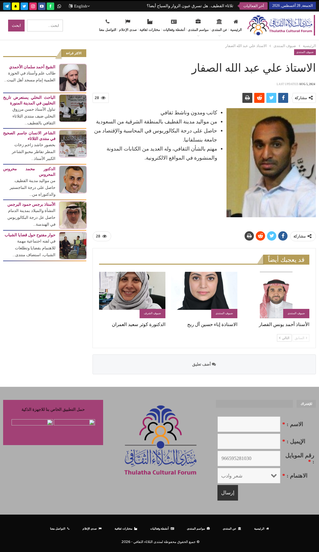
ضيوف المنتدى (305, 52)
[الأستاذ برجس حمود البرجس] (73, 214)
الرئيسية (236, 29)
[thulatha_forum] (33, 5)
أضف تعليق (202, 364)
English (80, 6)
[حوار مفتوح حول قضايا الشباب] (73, 245)
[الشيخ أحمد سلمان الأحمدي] (73, 77)
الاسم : (292, 424)
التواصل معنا (107, 29)
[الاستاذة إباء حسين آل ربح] (204, 295)
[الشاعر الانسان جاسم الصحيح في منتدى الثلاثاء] (73, 143)
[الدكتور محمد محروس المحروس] (73, 179)
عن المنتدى (219, 29)
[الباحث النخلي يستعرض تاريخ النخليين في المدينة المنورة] (73, 107)
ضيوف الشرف (152, 313)
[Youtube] (41, 5)
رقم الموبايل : (299, 458)
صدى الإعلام (128, 29)
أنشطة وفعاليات (174, 29)
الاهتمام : (294, 476)
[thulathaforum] (50, 5)
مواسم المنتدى (198, 29)
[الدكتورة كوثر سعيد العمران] (132, 295)
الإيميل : (293, 441)
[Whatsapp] (59, 5)
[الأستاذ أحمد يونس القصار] (276, 295)
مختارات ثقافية (150, 29)
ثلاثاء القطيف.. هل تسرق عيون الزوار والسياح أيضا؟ (190, 5)
